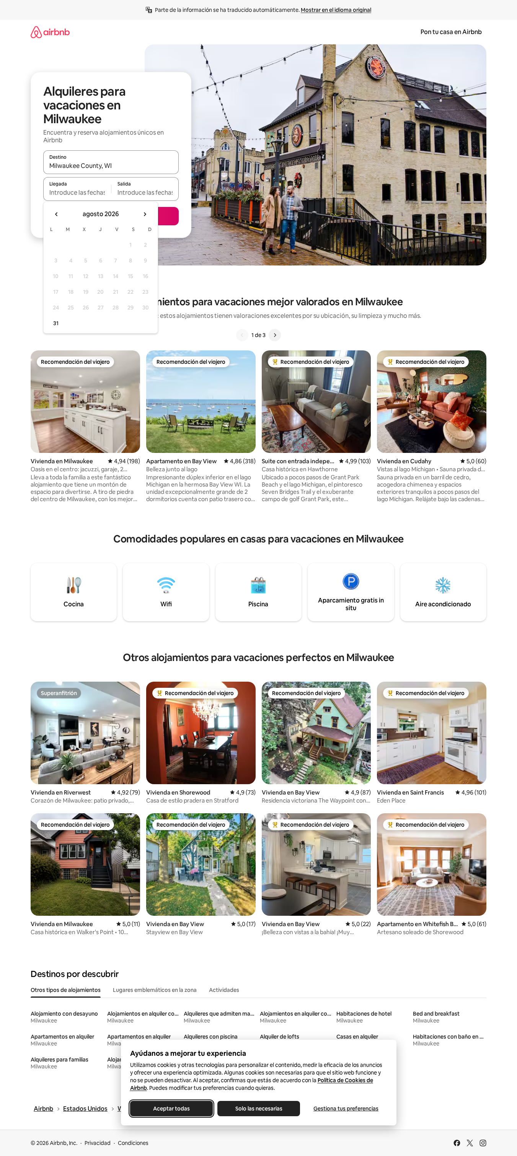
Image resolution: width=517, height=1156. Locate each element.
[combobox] (111, 165)
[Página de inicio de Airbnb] (50, 32)
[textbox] (77, 192)
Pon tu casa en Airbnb (451, 32)
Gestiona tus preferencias (345, 1108)
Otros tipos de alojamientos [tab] (66, 990)
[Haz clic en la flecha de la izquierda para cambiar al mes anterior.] (56, 214)
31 (56, 323)
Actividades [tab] (224, 990)
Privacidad (98, 1143)
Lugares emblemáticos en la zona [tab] (155, 990)
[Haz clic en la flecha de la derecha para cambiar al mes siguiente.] (144, 214)
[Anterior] (242, 335)
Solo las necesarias (258, 1108)
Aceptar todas (171, 1108)
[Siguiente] (275, 335)
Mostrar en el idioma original (336, 10)
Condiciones (133, 1143)
